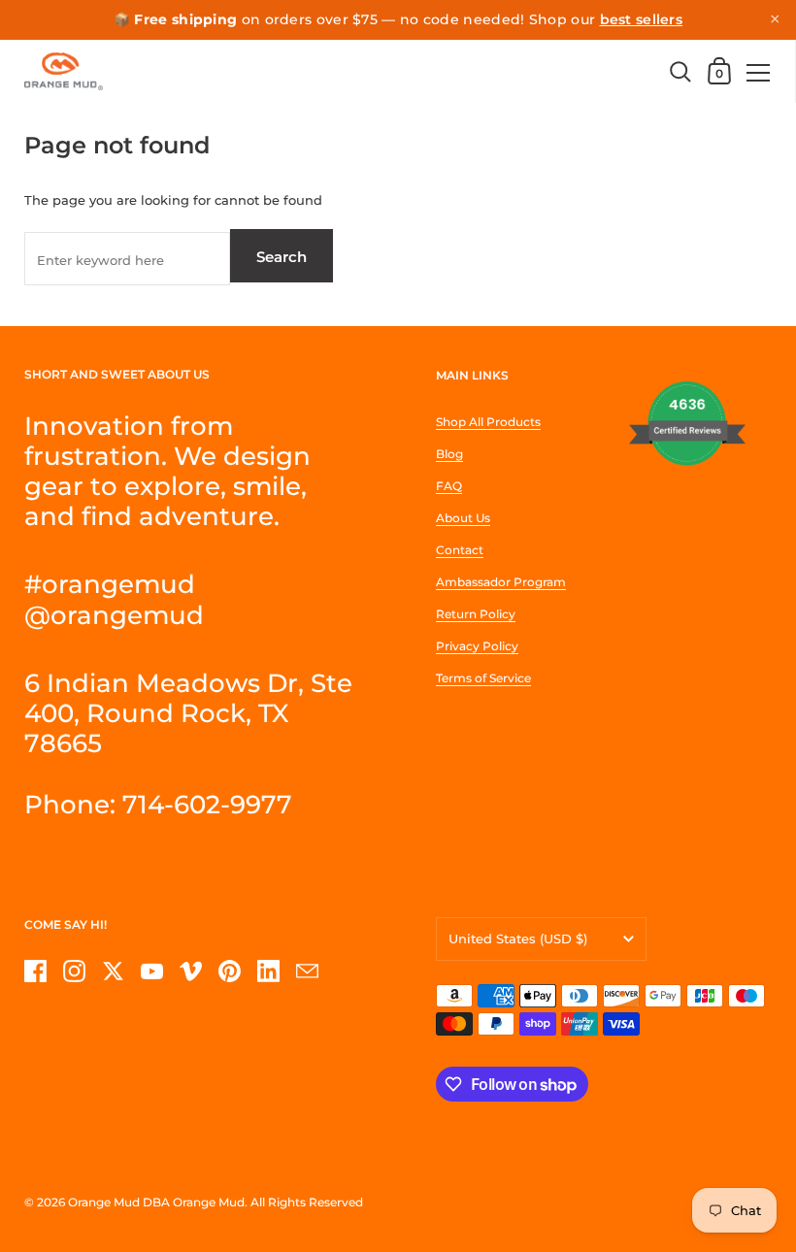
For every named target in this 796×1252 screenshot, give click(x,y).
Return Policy (475, 614)
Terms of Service (483, 678)
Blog (449, 453)
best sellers (641, 19)
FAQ (449, 485)
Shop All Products (488, 421)
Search (281, 256)
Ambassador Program (501, 582)
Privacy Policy (477, 646)
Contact (459, 550)
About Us (463, 518)
